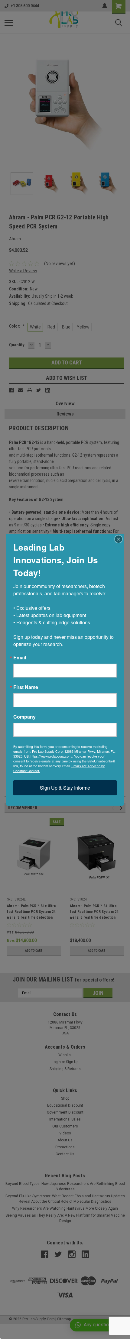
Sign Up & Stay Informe (65, 787)
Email (19, 657)
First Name (25, 687)
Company (24, 716)
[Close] (118, 539)
